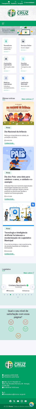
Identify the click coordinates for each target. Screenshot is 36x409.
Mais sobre (28, 273)
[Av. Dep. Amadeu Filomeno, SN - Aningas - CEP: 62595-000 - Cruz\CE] (18, 347)
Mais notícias (27, 99)
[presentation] (3, 286)
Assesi (11, 406)
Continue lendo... (9, 143)
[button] (4, 294)
